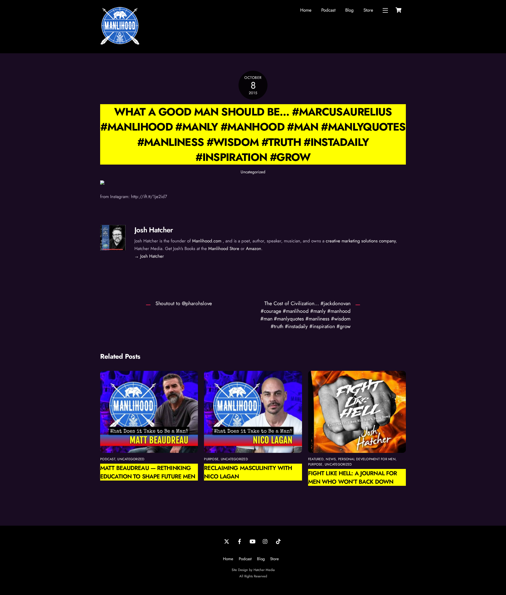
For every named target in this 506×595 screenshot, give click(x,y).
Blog (349, 10)
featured (316, 459)
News (331, 459)
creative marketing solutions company (361, 241)
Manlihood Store (223, 248)
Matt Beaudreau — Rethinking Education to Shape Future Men (147, 472)
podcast (107, 459)
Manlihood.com (206, 241)
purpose (211, 459)
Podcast (328, 10)
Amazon (253, 248)
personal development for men (367, 459)
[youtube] (252, 541)
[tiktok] (278, 541)
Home (306, 10)
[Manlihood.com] (120, 43)
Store (368, 10)
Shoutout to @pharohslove (183, 303)
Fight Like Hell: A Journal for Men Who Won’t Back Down (352, 477)
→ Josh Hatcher (149, 256)
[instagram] (265, 541)
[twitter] (226, 541)
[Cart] (398, 10)
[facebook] (239, 541)
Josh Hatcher (153, 230)
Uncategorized (253, 172)
